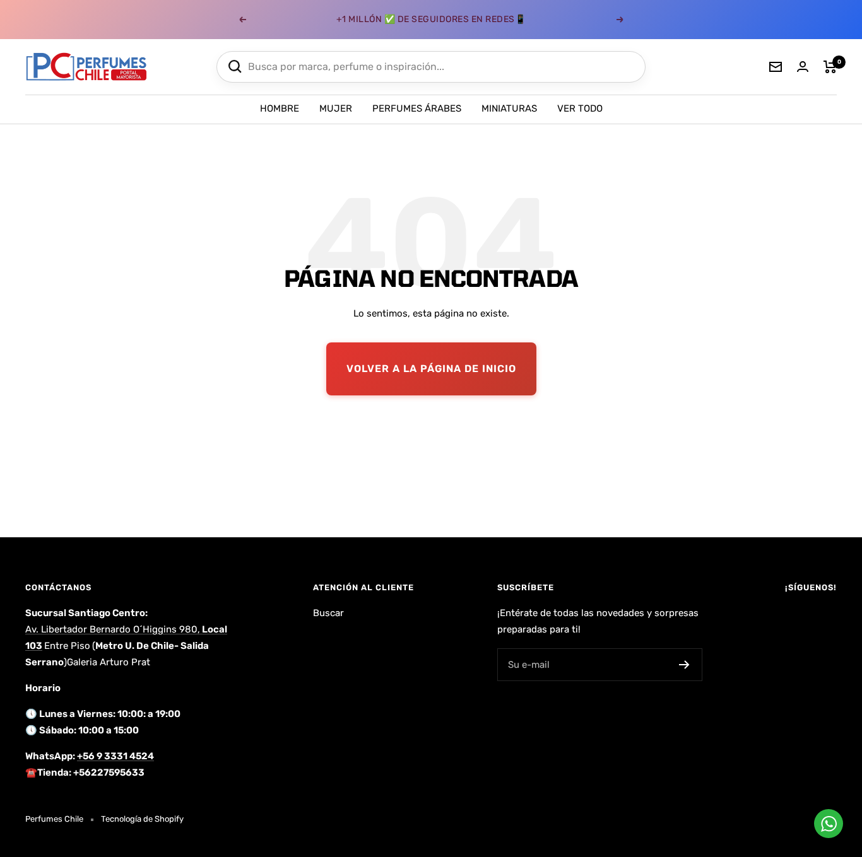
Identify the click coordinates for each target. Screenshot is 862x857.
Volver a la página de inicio (431, 369)
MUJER (335, 108)
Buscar (328, 613)
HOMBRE (279, 108)
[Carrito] (830, 67)
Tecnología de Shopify (142, 819)
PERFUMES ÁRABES (416, 108)
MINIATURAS (509, 108)
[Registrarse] (684, 664)
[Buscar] (235, 66)
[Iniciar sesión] (802, 66)
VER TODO (580, 108)
